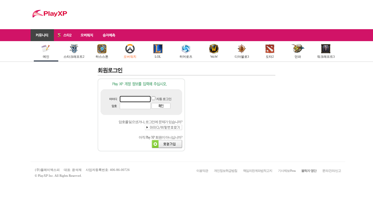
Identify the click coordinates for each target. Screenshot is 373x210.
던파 (298, 56)
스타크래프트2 (74, 56)
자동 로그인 (163, 99)
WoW (214, 56)
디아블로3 (242, 56)
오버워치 (130, 56)
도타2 (270, 56)
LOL (158, 56)
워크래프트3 (326, 56)
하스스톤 (102, 56)
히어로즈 (186, 56)
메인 (46, 56)
